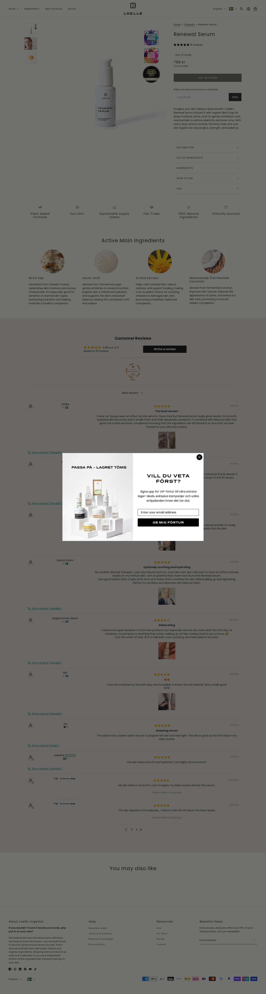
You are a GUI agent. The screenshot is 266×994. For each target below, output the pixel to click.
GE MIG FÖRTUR (168, 522)
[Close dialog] (199, 457)
